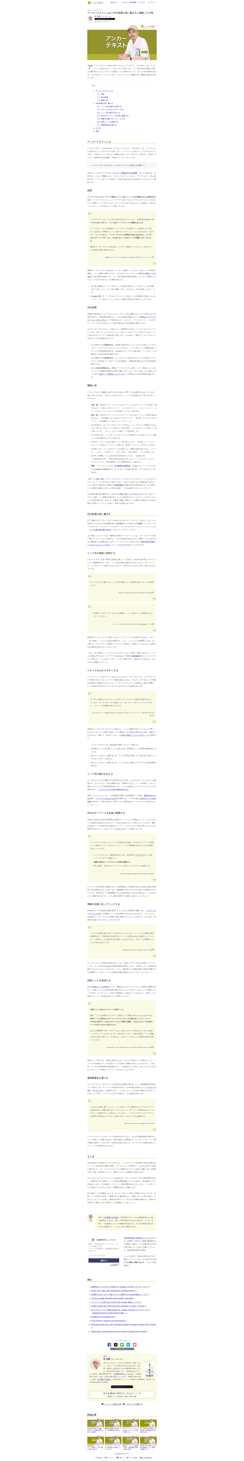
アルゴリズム (97, 1090)
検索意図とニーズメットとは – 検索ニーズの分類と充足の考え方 (95, 1447)
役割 (100, 94)
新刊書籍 (133, 2)
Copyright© (118, 1454)
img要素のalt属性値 (122, 466)
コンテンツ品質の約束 (112, 1404)
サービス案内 (133, 1458)
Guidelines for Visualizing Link (102, 1317)
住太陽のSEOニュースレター (124, 1374)
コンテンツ (152, 2)
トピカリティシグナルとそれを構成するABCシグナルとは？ (113, 1447)
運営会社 (100, 1458)
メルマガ (124, 2)
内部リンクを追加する (107, 122)
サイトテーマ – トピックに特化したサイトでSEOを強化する (130, 1430)
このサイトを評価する (133, 1404)
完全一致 (99, 479)
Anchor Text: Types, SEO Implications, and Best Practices (113, 1291)
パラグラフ (139, 855)
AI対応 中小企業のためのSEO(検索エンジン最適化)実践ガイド (148, 1447)
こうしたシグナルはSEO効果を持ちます (113, 789)
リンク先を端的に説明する (109, 106)
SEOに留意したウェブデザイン (134, 735)
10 (152, 949)
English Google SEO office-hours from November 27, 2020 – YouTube (117, 1306)
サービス (142, 2)
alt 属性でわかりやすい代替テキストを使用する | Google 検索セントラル (119, 1294)
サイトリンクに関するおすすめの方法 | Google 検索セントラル (115, 1302)
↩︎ (149, 1287)
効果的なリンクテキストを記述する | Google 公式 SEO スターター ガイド (119, 1287)
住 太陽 (106, 1359)
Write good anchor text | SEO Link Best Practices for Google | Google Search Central (123, 1324)
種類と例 (102, 100)
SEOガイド (114, 2)
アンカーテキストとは (103, 91)
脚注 (96, 131)
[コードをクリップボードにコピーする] (153, 165)
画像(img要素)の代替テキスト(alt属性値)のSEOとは (113, 1430)
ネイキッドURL (95, 914)
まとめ (97, 128)
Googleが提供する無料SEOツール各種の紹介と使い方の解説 (95, 1430)
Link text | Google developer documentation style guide (112, 1298)
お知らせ (121, 1458)
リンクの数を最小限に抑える (100, 530)
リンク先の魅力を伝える (108, 113)
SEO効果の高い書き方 (103, 103)
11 (152, 1047)
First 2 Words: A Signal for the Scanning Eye (108, 1321)
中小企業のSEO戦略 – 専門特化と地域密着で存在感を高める (148, 1430)
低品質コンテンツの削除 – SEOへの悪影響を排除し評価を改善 (130, 1447)
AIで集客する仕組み (111, 1217)
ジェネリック (151, 911)
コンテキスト (133, 494)
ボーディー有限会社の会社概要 (125, 173)
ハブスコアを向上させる (105, 799)
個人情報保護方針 (147, 1458)
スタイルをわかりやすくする (110, 109)
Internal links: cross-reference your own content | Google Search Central (118, 1331)
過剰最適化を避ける (106, 125)
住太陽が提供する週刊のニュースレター (139, 1238)
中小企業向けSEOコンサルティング (122, 1394)
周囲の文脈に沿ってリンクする (111, 119)
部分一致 (123, 494)
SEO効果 (102, 97)
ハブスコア (120, 545)
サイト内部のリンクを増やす (98, 987)
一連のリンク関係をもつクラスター (111, 374)
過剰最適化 (119, 485)
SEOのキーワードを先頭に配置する (113, 116)
